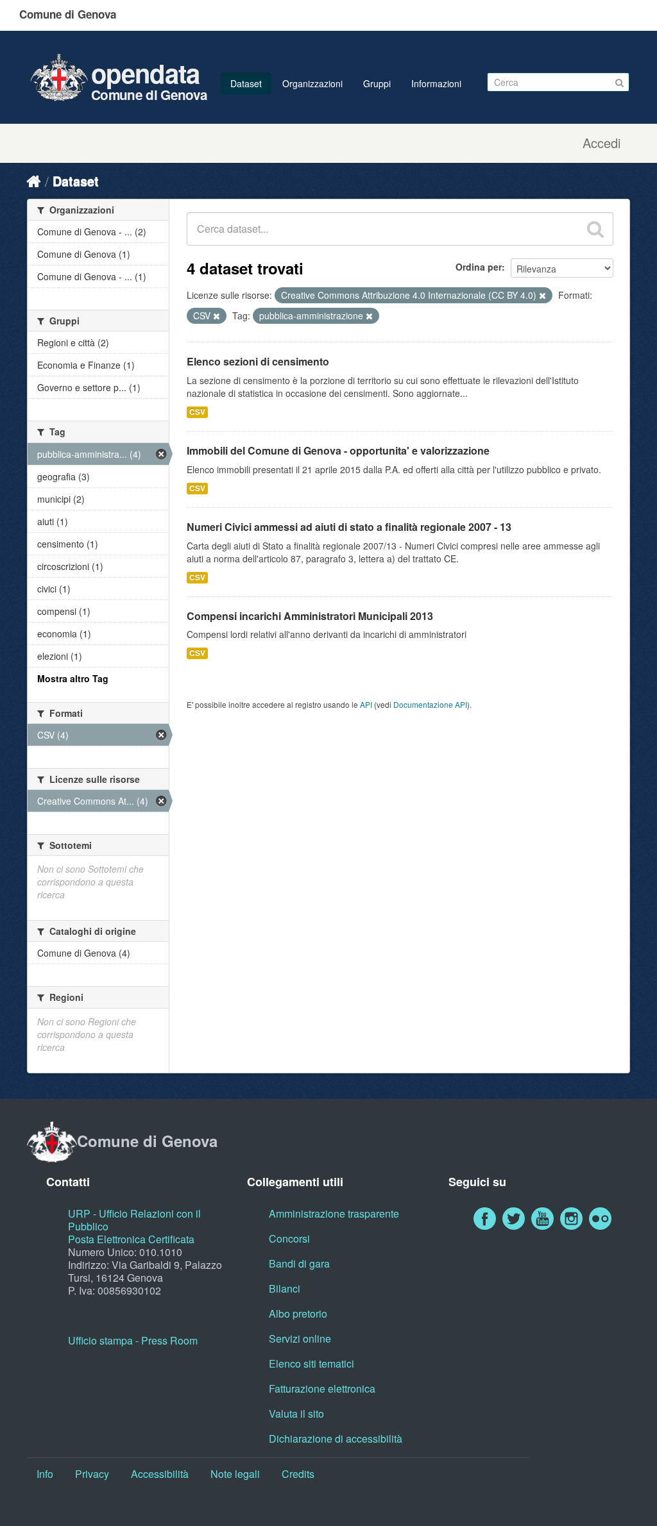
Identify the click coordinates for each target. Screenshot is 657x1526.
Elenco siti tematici (311, 1363)
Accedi (601, 143)
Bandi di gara (299, 1263)
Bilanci (284, 1288)
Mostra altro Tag (72, 678)
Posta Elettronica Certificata (131, 1239)
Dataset (246, 83)
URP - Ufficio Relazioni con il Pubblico (134, 1220)
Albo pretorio (298, 1313)
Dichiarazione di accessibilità (335, 1438)
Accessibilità (160, 1473)
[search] (595, 229)
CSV (197, 412)
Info (45, 1473)
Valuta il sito (296, 1413)
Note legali (235, 1473)
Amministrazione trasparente (334, 1213)
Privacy (92, 1473)
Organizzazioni (312, 83)
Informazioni (436, 83)
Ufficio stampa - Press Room (133, 1340)
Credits (298, 1473)
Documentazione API (430, 704)
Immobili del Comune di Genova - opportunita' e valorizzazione (338, 450)
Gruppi (377, 83)
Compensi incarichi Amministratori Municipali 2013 (310, 615)
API (366, 704)
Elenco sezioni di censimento (258, 361)
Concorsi (289, 1238)
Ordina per (479, 266)
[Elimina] (542, 295)
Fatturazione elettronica (322, 1388)
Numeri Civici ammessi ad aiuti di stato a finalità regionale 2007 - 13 (349, 526)
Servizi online (300, 1338)
